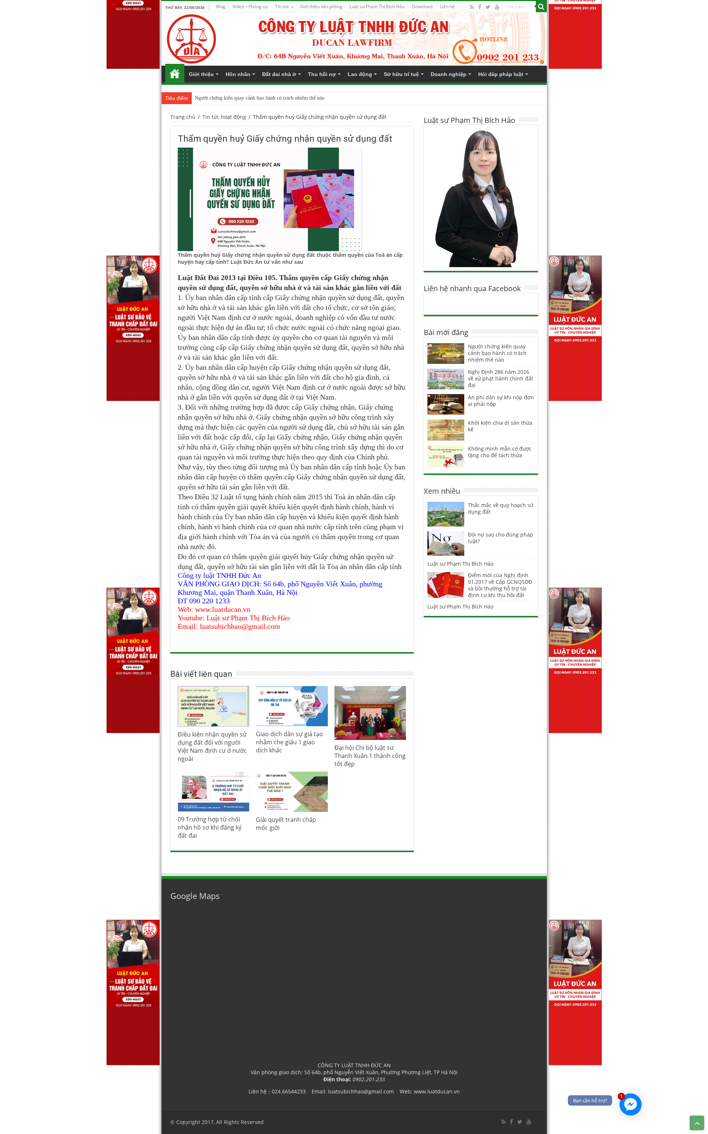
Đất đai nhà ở (279, 74)
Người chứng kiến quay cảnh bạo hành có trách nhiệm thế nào (259, 98)
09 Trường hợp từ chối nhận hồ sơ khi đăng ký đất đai (210, 827)
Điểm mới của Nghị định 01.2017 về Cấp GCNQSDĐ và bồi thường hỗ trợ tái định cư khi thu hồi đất (500, 585)
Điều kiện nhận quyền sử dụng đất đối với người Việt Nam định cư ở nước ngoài (212, 746)
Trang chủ (174, 73)
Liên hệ (447, 6)
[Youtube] (497, 7)
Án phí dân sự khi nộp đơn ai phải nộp (501, 400)
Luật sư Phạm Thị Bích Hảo (460, 563)
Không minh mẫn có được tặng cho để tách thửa (500, 452)
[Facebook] (480, 7)
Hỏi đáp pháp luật (500, 74)
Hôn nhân (238, 74)
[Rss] (472, 7)
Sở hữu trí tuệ (401, 74)
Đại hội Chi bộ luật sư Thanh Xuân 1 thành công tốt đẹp (370, 756)
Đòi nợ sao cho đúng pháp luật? (500, 538)
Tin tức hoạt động (224, 116)
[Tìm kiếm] (541, 6)
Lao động (360, 74)
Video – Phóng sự (250, 6)
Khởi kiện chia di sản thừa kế (500, 426)
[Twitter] (488, 7)
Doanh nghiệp (448, 74)
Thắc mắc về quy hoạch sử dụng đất (500, 508)
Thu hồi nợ (322, 74)
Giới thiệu (201, 74)
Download (422, 6)
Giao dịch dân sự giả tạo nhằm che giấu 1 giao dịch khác (289, 742)
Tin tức (282, 6)
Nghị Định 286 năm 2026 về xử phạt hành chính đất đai (500, 378)
